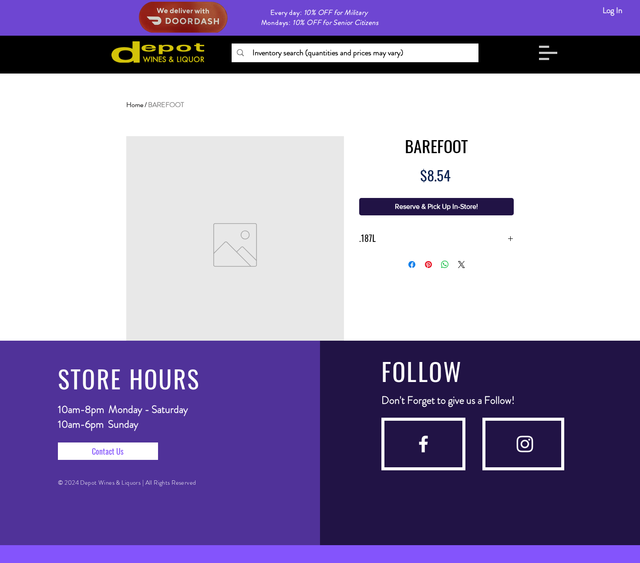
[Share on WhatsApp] (445, 264)
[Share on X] (461, 264)
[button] (548, 53)
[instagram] (525, 444)
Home (134, 105)
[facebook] (423, 444)
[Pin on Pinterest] (428, 264)
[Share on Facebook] (412, 264)
